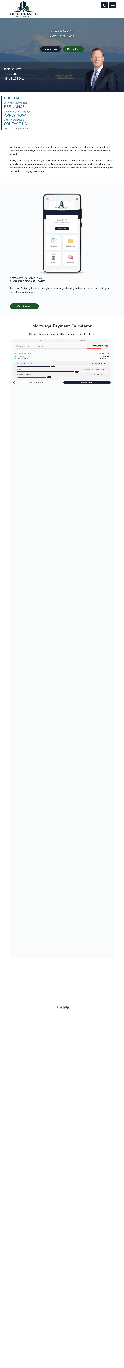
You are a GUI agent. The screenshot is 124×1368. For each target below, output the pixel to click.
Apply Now (50, 49)
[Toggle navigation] (112, 5)
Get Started (24, 306)
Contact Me (73, 49)
